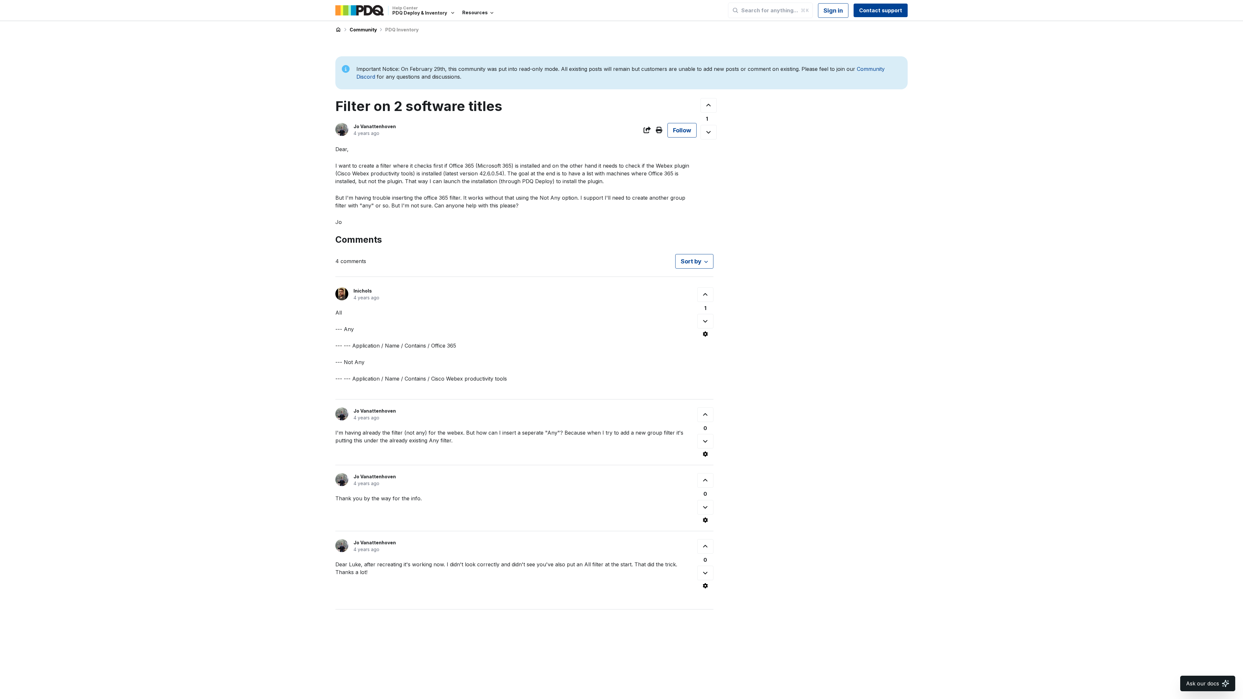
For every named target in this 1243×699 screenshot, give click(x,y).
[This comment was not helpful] (705, 321)
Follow (682, 130)
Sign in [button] (833, 10)
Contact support (880, 10)
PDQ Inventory (402, 29)
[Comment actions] (705, 334)
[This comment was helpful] (705, 294)
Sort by (691, 261)
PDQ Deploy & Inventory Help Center (338, 30)
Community (363, 29)
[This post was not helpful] (708, 132)
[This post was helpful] (708, 105)
